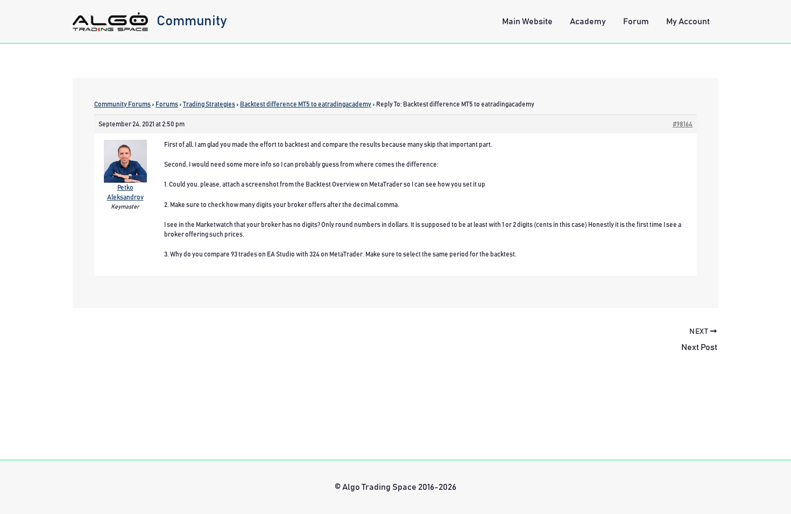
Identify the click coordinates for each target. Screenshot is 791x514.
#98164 (683, 124)
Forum (636, 21)
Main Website (527, 21)
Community (192, 21)
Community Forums (122, 104)
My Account (688, 21)
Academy (588, 21)
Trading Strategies (209, 104)
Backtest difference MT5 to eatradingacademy (305, 104)
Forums (167, 104)
